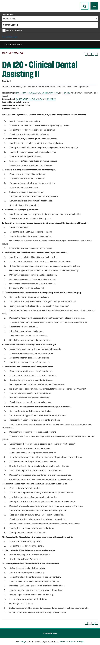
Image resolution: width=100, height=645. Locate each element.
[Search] (95, 25)
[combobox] (50, 18)
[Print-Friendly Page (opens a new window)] (92, 54)
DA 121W (29, 99)
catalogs (22, 641)
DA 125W (38, 99)
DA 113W (37, 92)
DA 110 (19, 92)
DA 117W (54, 92)
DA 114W (46, 92)
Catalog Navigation (13, 44)
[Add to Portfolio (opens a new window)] (86, 54)
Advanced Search (9, 36)
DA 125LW (51, 99)
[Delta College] (12, 1)
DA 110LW (27, 92)
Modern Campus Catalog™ (72, 641)
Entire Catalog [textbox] (9, 18)
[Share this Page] (89, 54)
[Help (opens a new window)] (96, 54)
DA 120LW (20, 99)
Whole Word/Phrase (14, 30)
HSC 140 (66, 92)
